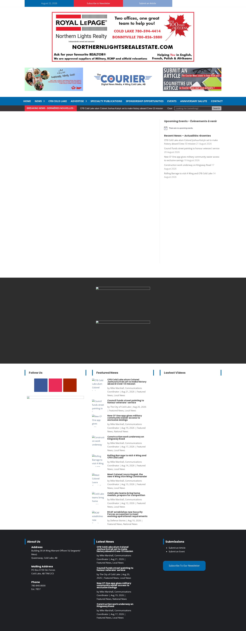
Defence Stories (118, 520)
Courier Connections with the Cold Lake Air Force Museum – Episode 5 (190, 434)
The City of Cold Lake (120, 406)
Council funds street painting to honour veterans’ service (191, 148)
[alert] (192, 128)
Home (27, 101)
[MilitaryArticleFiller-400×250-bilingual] (123, 322)
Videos (206, 405)
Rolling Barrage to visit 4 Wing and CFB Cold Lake (188, 173)
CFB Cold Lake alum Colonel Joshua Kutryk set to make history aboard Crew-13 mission (121, 108)
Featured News (116, 410)
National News (121, 431)
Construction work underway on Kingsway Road (187, 165)
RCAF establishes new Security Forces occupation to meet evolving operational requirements (127, 514)
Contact (217, 101)
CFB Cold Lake (57, 101)
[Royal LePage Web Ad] (123, 60)
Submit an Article (147, 3)
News (38, 101)
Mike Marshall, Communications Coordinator (187, 398)
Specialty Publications (106, 101)
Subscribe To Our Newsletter (184, 565)
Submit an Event (177, 551)
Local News (119, 395)
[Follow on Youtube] (194, 3)
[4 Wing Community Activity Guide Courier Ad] (54, 90)
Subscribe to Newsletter (98, 3)
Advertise (77, 101)
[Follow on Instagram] (187, 3)
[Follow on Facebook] (180, 3)
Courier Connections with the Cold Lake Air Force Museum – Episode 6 (190, 392)
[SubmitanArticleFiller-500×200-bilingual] (192, 90)
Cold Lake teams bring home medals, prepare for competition (126, 494)
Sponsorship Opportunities (144, 101)
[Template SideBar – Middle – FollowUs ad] (123, 288)
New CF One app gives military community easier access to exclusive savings (124, 417)
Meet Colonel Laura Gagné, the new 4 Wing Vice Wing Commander (127, 475)
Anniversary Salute (193, 101)
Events (171, 101)
